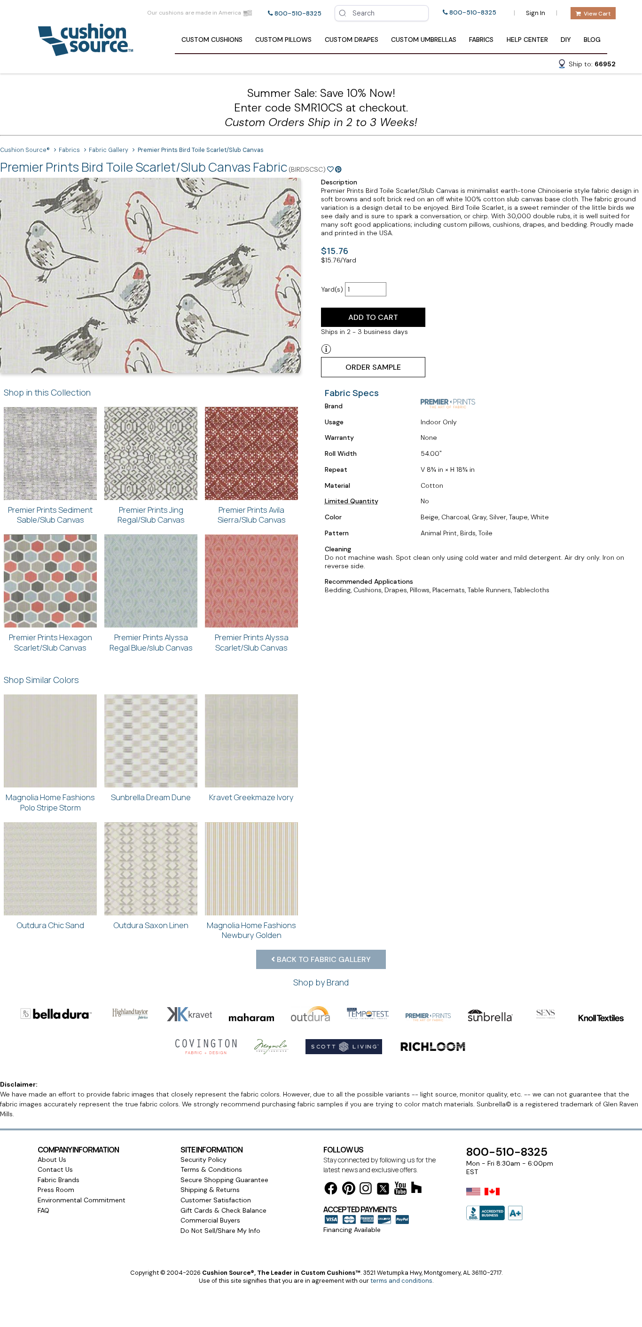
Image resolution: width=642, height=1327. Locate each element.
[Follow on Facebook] (330, 1190)
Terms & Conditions (211, 1169)
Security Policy (203, 1159)
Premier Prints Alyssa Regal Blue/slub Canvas (151, 642)
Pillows (283, 39)
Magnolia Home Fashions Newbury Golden (251, 930)
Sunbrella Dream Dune (151, 797)
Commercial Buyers (210, 1220)
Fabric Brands (58, 1180)
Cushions (212, 39)
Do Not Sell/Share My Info (220, 1230)
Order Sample (373, 367)
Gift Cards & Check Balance (223, 1210)
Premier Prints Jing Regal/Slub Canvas (151, 514)
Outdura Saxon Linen (150, 925)
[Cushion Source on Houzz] (416, 1189)
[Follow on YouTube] (400, 1190)
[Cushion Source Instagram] (365, 1190)
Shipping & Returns (210, 1189)
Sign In (535, 13)
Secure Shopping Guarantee (224, 1180)
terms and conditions (401, 1281)
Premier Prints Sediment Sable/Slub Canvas (50, 514)
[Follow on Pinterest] (348, 1190)
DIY (566, 39)
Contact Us (55, 1169)
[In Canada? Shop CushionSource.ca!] (492, 1197)
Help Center (527, 39)
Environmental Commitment (81, 1200)
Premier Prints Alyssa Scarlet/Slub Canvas (252, 642)
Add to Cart (373, 317)
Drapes (351, 39)
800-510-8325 (297, 13)
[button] (586, 65)
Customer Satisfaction (215, 1200)
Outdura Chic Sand (50, 925)
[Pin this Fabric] (338, 169)
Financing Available (352, 1229)
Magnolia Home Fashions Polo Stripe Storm (50, 802)
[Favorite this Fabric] (330, 169)
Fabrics (481, 39)
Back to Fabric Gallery (323, 959)
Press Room (56, 1189)
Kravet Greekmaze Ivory (251, 797)
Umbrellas (423, 39)
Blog (592, 39)
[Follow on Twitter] (383, 1190)
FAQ (43, 1210)
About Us (52, 1159)
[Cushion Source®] (85, 51)
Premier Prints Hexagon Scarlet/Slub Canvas (50, 642)
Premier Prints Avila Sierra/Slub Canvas (252, 514)
